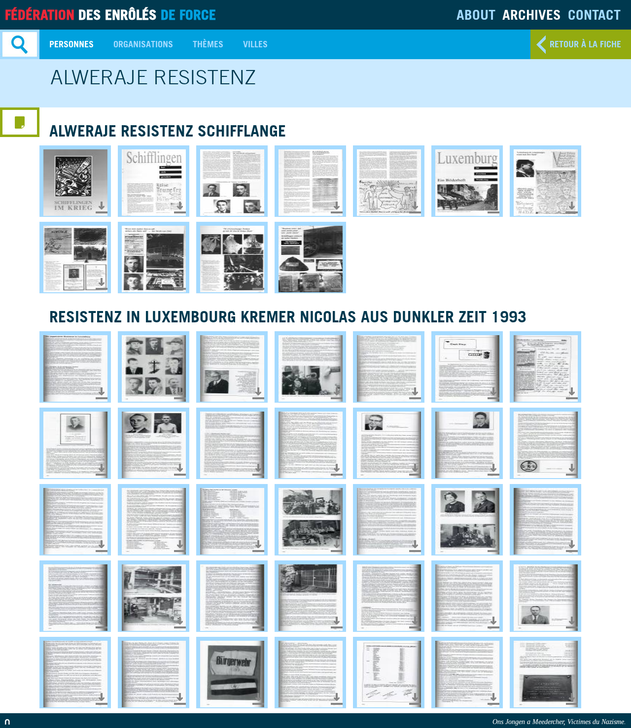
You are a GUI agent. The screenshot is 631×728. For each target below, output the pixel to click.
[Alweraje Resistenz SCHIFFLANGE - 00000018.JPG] (310, 181)
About (475, 14)
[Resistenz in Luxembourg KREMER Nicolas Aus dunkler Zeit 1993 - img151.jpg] (545, 367)
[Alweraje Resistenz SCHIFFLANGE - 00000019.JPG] (388, 181)
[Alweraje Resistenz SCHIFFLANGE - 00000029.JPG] (75, 257)
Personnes (71, 44)
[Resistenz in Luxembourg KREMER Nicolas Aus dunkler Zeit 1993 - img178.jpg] (467, 672)
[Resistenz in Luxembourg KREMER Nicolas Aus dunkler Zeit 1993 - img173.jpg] (75, 672)
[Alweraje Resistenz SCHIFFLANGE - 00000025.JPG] (467, 181)
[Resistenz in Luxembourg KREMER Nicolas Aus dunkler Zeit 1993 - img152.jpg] (75, 443)
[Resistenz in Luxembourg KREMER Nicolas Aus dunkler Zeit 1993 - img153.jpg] (153, 443)
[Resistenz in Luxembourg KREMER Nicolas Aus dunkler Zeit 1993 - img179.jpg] (545, 672)
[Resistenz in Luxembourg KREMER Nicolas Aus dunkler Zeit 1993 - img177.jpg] (388, 672)
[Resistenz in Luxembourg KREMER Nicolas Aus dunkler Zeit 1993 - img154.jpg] (232, 443)
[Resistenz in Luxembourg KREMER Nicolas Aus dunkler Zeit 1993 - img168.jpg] (232, 596)
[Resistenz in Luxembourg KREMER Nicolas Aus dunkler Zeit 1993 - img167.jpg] (153, 596)
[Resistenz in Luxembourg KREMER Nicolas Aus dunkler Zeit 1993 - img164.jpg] (467, 519)
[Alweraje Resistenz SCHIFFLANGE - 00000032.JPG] (310, 257)
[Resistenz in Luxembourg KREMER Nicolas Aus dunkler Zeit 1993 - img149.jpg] (388, 367)
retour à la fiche (585, 44)
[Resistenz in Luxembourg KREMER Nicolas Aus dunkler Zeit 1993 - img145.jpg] (75, 367)
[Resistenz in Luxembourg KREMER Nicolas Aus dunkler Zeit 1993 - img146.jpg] (153, 367)
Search (19, 44)
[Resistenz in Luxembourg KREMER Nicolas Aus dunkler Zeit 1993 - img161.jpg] (232, 519)
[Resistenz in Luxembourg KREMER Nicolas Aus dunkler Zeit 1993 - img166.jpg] (75, 596)
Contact (594, 14)
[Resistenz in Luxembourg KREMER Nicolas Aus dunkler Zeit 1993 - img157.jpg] (467, 443)
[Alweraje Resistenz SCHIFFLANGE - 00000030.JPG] (153, 257)
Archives (531, 14)
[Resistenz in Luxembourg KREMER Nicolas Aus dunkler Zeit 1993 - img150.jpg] (467, 367)
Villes (255, 44)
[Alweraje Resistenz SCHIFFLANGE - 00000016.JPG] (153, 181)
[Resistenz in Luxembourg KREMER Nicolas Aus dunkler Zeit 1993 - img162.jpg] (310, 519)
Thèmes (208, 44)
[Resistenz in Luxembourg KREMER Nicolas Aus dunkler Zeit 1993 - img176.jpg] (310, 672)
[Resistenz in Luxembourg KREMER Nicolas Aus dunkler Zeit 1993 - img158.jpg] (545, 443)
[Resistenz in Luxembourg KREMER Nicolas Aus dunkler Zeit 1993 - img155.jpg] (310, 443)
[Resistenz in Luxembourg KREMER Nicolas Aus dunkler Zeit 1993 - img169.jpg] (310, 596)
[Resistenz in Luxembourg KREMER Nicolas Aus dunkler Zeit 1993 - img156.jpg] (388, 443)
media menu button (19, 122)
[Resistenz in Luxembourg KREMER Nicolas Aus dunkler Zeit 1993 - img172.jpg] (545, 596)
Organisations (143, 44)
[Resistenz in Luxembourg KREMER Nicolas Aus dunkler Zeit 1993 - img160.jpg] (153, 519)
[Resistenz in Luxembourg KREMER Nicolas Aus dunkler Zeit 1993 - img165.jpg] (545, 519)
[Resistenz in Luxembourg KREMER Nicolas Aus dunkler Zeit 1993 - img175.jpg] (232, 672)
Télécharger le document (101, 207)
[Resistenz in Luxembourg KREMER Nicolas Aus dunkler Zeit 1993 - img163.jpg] (388, 519)
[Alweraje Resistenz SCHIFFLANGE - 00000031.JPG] (232, 257)
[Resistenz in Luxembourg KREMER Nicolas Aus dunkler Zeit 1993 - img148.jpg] (310, 367)
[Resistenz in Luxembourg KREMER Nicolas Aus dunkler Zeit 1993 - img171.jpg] (467, 596)
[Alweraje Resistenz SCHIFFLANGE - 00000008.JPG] (75, 181)
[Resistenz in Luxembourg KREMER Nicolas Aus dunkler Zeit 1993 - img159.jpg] (75, 519)
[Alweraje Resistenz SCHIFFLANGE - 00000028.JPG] (545, 181)
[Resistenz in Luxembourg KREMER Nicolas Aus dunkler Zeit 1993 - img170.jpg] (388, 596)
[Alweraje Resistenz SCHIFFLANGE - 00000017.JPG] (232, 181)
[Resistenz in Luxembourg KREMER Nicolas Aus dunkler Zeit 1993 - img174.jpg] (153, 672)
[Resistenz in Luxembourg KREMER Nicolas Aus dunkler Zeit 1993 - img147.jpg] (232, 367)
